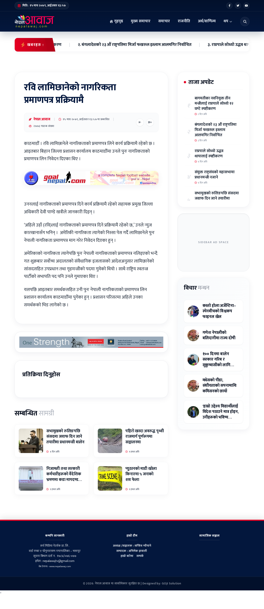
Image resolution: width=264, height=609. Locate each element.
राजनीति (184, 21)
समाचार (164, 21)
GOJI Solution (171, 583)
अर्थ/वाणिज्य (207, 21)
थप (226, 21)
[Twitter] (238, 6)
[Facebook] (229, 6)
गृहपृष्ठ (118, 21)
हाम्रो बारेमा (127, 556)
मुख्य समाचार (140, 21)
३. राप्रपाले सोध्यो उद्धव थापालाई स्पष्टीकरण (229, 45)
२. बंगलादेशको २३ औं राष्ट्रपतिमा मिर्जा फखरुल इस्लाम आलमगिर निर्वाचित (123, 45)
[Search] (245, 21)
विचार (196, 288)
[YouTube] (246, 6)
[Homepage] (34, 21)
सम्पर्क (140, 556)
